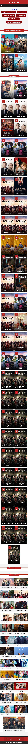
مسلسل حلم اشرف (22, 12)
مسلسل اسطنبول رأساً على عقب (14, 22)
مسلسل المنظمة (18, 739)
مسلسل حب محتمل (21, 15)
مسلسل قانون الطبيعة (14, 19)
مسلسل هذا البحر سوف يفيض (8, 12)
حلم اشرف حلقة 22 (9, 739)
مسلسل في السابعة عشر (8, 15)
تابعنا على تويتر (14, 9)
